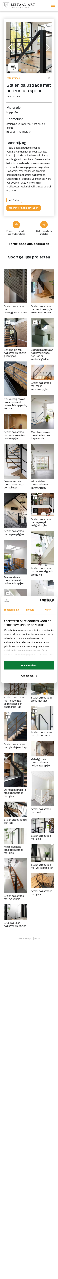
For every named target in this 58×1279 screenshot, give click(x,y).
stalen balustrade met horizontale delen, (25, 126)
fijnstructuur (24, 131)
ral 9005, (11, 131)
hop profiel (12, 112)
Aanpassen (27, 675)
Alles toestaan (29, 665)
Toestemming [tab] (11, 609)
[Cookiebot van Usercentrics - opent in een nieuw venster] (41, 601)
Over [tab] (48, 609)
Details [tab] (30, 609)
